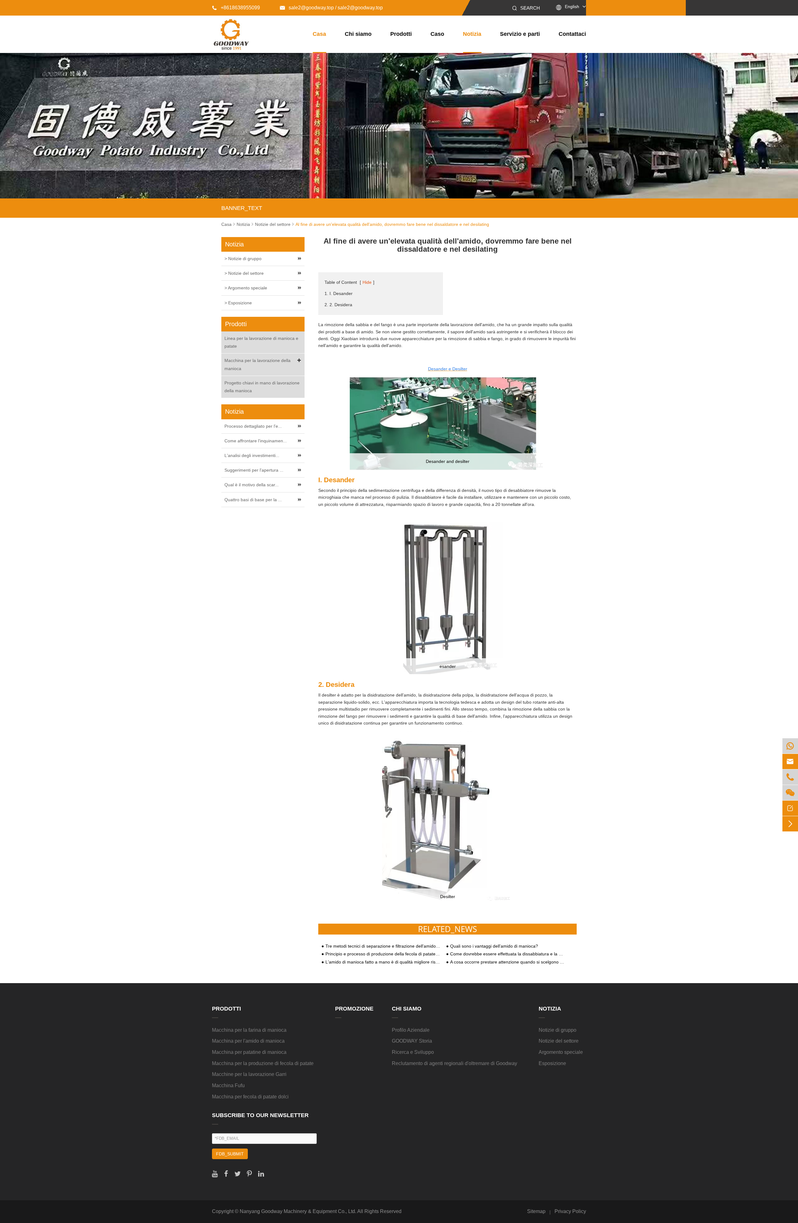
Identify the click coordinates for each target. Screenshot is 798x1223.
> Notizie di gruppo (243, 258)
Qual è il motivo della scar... (251, 484)
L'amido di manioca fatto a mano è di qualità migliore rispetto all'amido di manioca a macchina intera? (382, 962)
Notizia (472, 34)
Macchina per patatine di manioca (249, 1052)
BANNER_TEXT (241, 208)
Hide (367, 282)
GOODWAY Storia (412, 1041)
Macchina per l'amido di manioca (248, 1041)
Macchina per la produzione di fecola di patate (263, 1063)
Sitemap (536, 1211)
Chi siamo (358, 34)
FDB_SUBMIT (230, 1153)
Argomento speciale (561, 1052)
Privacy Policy (570, 1211)
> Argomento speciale (245, 287)
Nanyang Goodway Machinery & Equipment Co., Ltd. (298, 1211)
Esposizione (552, 1063)
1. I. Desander (338, 293)
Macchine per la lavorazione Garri (249, 1074)
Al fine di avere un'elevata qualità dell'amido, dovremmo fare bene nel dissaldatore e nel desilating (392, 224)
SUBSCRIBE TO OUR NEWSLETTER (260, 1115)
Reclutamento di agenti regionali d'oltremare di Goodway (454, 1063)
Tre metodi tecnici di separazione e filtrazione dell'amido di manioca (382, 946)
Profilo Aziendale (411, 1030)
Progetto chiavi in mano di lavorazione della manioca (262, 386)
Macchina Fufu (228, 1085)
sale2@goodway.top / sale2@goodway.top (331, 7)
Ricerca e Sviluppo (413, 1052)
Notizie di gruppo (557, 1030)
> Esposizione (238, 302)
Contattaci (572, 34)
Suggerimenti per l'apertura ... (253, 470)
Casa (319, 34)
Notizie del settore (273, 224)
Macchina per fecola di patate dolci (250, 1096)
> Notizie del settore (244, 273)
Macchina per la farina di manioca (249, 1030)
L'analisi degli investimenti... (251, 455)
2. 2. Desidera (338, 304)
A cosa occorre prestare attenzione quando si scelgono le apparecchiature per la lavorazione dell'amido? (507, 962)
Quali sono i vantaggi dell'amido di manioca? (494, 946)
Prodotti (401, 34)
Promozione (354, 1009)
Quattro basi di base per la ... (253, 499)
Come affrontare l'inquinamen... (255, 440)
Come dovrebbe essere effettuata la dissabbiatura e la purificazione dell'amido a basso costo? (507, 954)
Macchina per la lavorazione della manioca (257, 364)
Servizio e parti (520, 34)
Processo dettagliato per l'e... (253, 426)
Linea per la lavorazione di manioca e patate (261, 342)
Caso (437, 34)
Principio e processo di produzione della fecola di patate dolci (382, 954)
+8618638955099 (236, 7)
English (572, 6)
